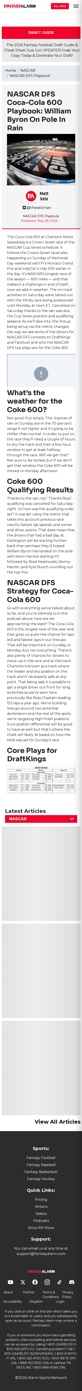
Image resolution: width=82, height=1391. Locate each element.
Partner (29, 1292)
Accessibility (12, 1301)
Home (10, 70)
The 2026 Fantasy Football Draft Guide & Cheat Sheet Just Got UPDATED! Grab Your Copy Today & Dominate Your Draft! (42, 50)
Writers (41, 1207)
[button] (76, 6)
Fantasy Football (41, 1158)
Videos (41, 1214)
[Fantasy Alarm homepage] (19, 6)
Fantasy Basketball (41, 1172)
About (8, 1292)
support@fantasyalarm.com (41, 1254)
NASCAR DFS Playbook (30, 76)
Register (36, 1301)
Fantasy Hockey (41, 1179)
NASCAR (28, 70)
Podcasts (41, 1221)
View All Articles (57, 1122)
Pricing (41, 1200)
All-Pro (60, 6)
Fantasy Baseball (41, 1165)
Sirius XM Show (41, 1228)
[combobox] (41, 819)
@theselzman (39, 208)
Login (60, 1301)
